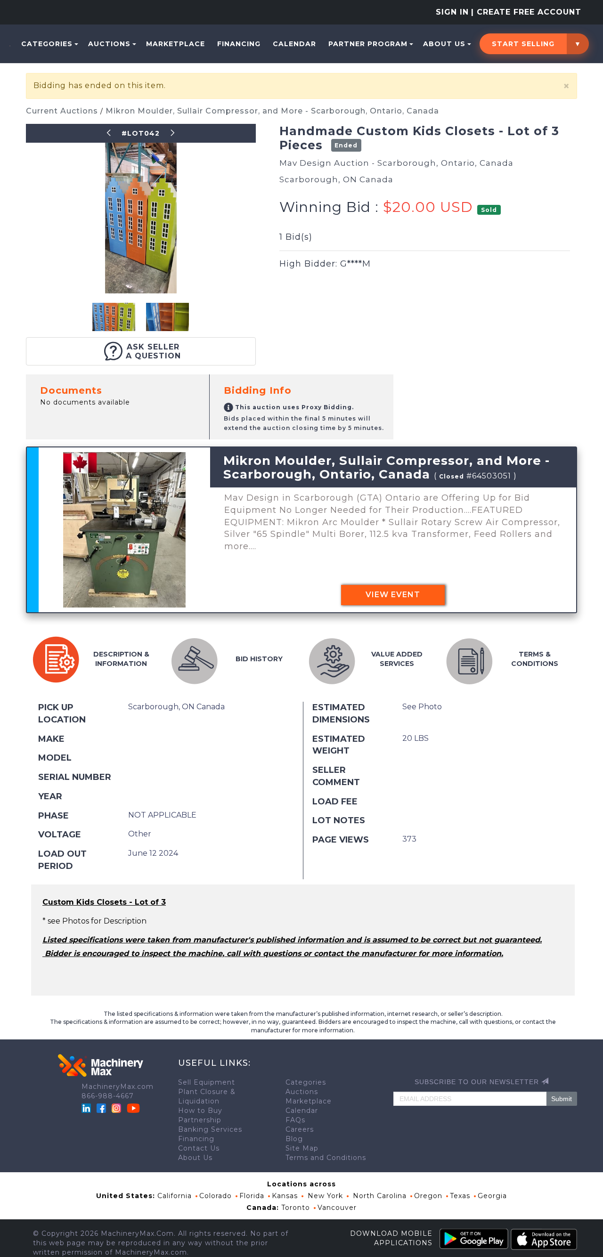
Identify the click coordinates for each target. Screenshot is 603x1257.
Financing (239, 44)
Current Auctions (63, 110)
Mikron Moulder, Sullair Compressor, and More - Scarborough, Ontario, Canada (272, 110)
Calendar (294, 44)
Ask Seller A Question (153, 351)
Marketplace (175, 44)
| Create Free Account (526, 12)
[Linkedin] (87, 1107)
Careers (299, 1129)
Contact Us (199, 1148)
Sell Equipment (206, 1082)
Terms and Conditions (325, 1157)
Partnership (199, 1120)
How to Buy (200, 1110)
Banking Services (210, 1129)
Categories (47, 44)
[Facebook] (101, 1107)
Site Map (301, 1148)
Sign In (452, 12)
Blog (294, 1139)
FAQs (295, 1120)
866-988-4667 (107, 1096)
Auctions (109, 44)
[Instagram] (117, 1107)
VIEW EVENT (393, 594)
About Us (444, 44)
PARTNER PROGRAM (367, 44)
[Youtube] (133, 1107)
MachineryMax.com (117, 1086)
